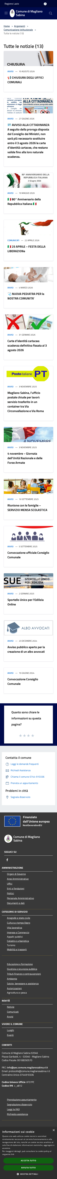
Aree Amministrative (18, 879)
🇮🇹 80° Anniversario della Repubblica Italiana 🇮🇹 (24, 201)
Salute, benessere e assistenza (23, 983)
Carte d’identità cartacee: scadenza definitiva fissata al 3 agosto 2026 (27, 345)
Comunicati (13, 240)
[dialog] (28, 1153)
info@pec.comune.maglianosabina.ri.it (27, 1067)
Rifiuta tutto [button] (28, 1167)
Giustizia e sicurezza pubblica (22, 969)
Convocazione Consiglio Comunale (22, 681)
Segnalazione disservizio (19, 1104)
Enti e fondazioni (15, 888)
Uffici (9, 883)
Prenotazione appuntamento (21, 1099)
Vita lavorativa (14, 927)
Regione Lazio (12, 3)
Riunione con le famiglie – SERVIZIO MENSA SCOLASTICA (27, 507)
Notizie (10, 1007)
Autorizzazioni (14, 988)
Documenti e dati (16, 903)
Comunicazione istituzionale (18, 30)
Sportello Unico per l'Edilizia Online (25, 602)
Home (7, 26)
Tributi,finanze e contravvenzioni (24, 974)
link (12, 1154)
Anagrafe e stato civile (18, 918)
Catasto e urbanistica (18, 941)
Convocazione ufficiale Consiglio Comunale (28, 554)
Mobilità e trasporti (17, 949)
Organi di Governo (16, 874)
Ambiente (12, 978)
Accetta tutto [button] (28, 1160)
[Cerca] (50, 13)
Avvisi (10, 71)
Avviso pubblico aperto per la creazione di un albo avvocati (26, 649)
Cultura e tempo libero (18, 923)
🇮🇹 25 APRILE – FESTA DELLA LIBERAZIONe (26, 248)
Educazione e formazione (20, 964)
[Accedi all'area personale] (45, 3)
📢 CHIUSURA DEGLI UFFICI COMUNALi (25, 79)
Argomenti (19, 26)
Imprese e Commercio (18, 932)
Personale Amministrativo (20, 898)
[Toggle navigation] (6, 13)
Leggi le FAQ (13, 1109)
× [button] (53, 1130)
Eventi (10, 1035)
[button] (28, 1174)
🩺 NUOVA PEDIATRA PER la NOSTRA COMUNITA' (25, 296)
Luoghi (10, 1030)
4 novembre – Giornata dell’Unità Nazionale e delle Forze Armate (24, 458)
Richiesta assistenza (17, 1114)
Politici (10, 893)
